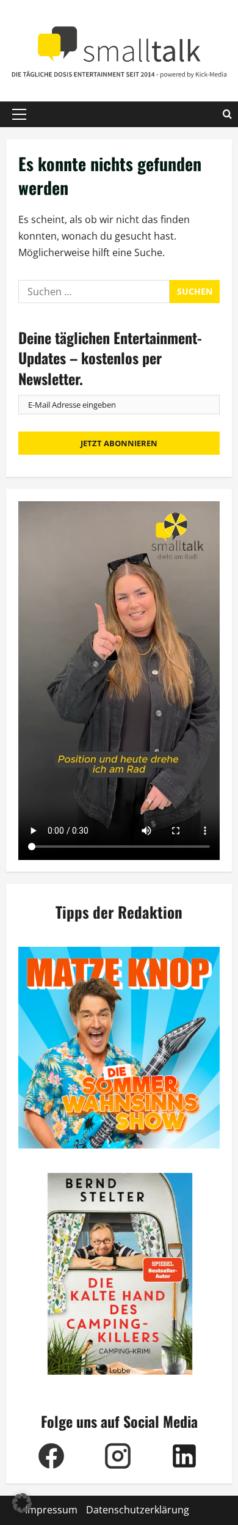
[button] (19, 114)
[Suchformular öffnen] (227, 114)
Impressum (51, 1509)
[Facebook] (51, 1456)
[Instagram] (118, 1456)
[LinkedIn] (184, 1456)
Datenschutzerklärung (137, 1509)
